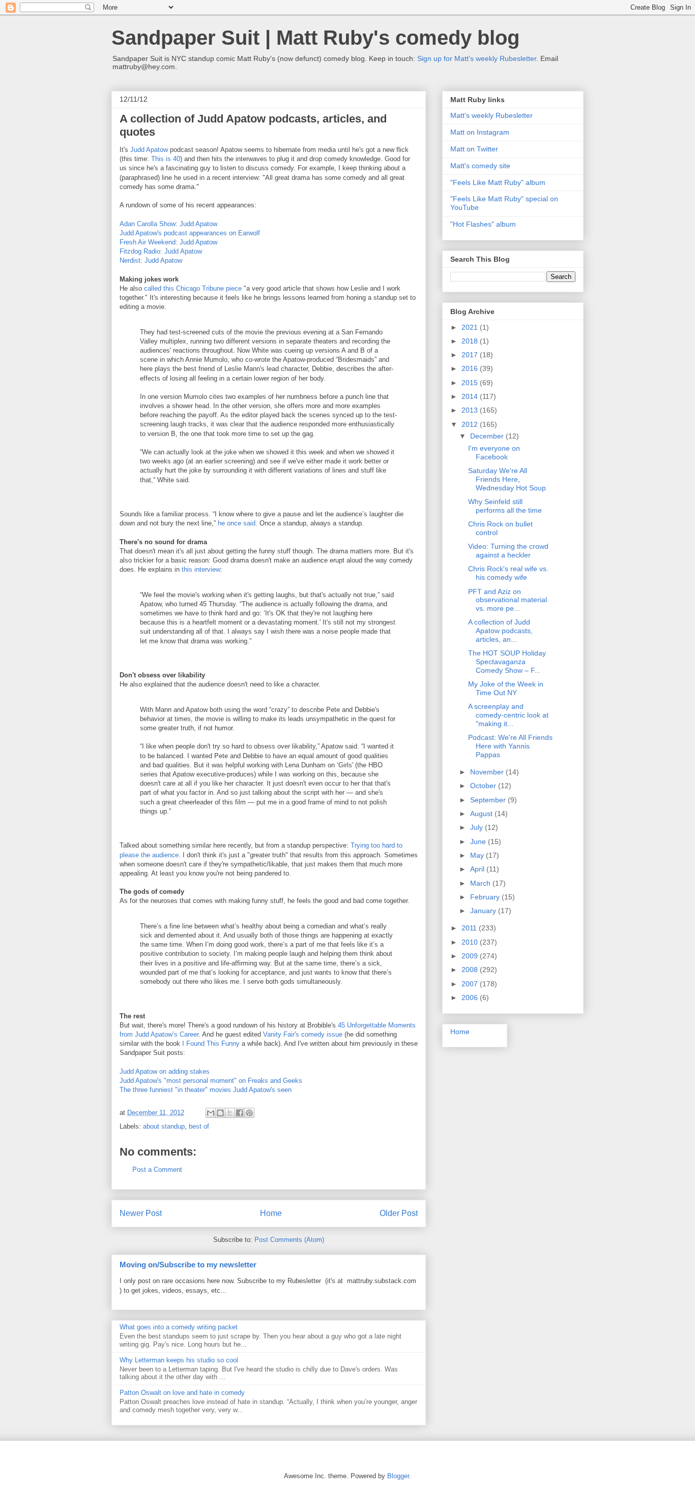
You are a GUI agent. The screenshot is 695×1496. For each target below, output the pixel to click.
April (478, 869)
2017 (470, 355)
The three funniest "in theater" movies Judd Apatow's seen (206, 1090)
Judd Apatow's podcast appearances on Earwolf (190, 233)
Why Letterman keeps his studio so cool (179, 1360)
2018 (470, 341)
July (477, 827)
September (489, 800)
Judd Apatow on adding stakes (165, 1071)
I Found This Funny (211, 1043)
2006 (470, 997)
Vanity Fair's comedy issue (302, 1034)
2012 (470, 424)
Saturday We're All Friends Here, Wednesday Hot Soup (507, 479)
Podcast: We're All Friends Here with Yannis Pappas (510, 746)
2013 (470, 410)
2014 (470, 396)
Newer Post (141, 1213)
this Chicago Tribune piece (202, 288)
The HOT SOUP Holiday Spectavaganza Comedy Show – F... (507, 661)
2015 (470, 383)
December (488, 436)
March (481, 883)
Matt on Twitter (474, 149)
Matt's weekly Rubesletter (491, 115)
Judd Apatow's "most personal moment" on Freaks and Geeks (211, 1080)
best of (199, 1126)
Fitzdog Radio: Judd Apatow (161, 251)
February (486, 897)
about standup (164, 1126)
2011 (470, 928)
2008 (470, 969)
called (152, 288)
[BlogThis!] (220, 1113)
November (488, 772)
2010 (470, 942)
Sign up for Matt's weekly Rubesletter (476, 58)
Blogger (398, 1476)
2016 (470, 368)
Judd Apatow (149, 149)
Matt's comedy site (480, 166)
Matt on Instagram (479, 132)
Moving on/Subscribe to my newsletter (188, 1264)
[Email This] (211, 1113)
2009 (470, 956)
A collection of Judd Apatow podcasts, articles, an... (500, 630)
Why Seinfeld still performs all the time (505, 505)
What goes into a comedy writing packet (179, 1327)
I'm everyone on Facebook (494, 452)
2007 (470, 984)
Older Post (399, 1213)
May (478, 855)
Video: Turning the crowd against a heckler (508, 550)
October (484, 786)
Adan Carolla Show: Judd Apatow (168, 224)
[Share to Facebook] (240, 1113)
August (482, 813)
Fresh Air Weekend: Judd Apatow (168, 242)
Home (271, 1213)
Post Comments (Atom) (289, 1239)
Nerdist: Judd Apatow (151, 260)
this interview (201, 569)
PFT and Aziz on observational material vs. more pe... (507, 600)
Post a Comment (157, 1169)
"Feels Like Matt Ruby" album (497, 182)
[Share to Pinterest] (249, 1113)
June (479, 841)
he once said (236, 523)
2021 (470, 327)
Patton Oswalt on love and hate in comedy (182, 1392)
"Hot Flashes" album (483, 224)
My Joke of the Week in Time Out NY (505, 688)
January (484, 911)
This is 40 (165, 159)
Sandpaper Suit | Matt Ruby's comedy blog (315, 37)
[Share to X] (230, 1113)
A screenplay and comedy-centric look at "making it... (508, 715)
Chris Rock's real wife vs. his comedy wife (508, 573)
